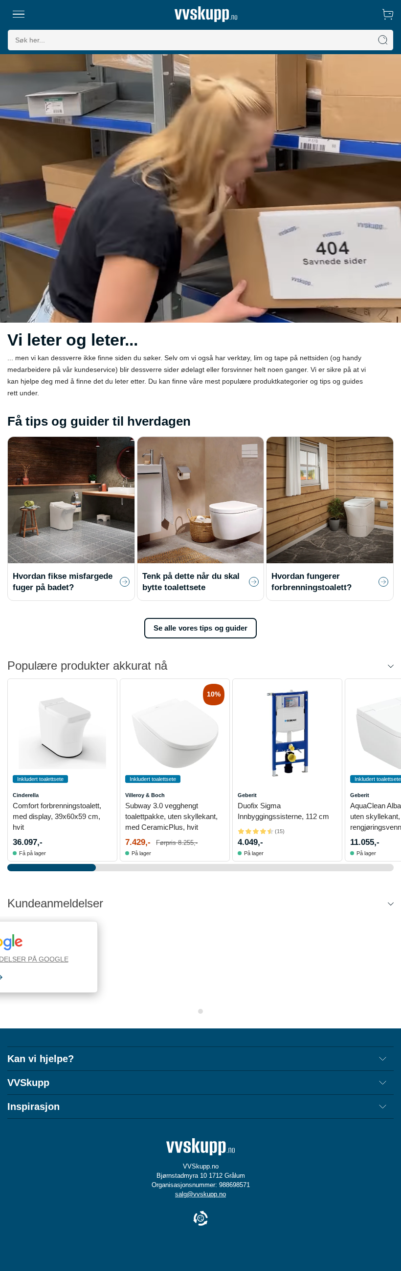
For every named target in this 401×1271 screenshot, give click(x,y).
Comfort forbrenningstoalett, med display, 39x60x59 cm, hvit (57, 816)
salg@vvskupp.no (200, 1194)
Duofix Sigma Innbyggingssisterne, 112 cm (283, 810)
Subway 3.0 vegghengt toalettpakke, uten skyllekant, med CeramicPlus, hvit (171, 816)
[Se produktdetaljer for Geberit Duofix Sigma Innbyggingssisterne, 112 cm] (287, 733)
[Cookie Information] (200, 1219)
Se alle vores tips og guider (201, 628)
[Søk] (383, 40)
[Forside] (206, 14)
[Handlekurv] (388, 14)
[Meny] (18, 14)
